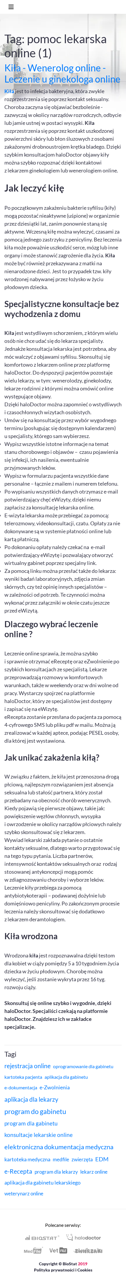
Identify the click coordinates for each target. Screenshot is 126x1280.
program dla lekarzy (56, 1172)
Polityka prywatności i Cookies (63, 1269)
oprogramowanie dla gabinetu (83, 1066)
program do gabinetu (35, 1111)
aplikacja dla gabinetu (66, 1077)
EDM (101, 1158)
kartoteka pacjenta (23, 1077)
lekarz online (94, 1172)
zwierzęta (82, 1159)
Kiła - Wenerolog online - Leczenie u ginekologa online (62, 73)
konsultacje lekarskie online (38, 1134)
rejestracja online (27, 1065)
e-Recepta (18, 1171)
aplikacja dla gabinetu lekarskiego (42, 1182)
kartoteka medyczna (27, 1159)
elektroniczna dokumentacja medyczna (58, 1147)
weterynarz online (23, 1193)
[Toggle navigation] (11, 6)
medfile (61, 1159)
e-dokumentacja (20, 1087)
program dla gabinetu (31, 1123)
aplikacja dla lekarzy (31, 1099)
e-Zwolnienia (55, 1087)
